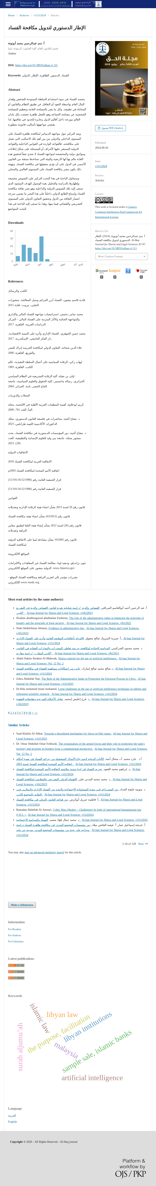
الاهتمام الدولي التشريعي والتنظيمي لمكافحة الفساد (63, 779)
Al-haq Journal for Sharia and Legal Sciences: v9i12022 (98, 623)
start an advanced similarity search (44, 852)
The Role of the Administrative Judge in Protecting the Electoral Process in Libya (88, 678)
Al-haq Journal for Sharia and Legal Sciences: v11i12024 (108, 764)
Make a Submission (22, 904)
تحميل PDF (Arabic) (112, 128)
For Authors (14, 935)
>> (36, 712)
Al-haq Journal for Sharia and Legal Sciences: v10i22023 (60, 613)
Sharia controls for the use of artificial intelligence (87, 658)
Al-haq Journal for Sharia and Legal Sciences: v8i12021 (86, 653)
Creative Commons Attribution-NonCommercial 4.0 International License (118, 212)
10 (29, 712)
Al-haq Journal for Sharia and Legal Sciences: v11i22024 (84, 694)
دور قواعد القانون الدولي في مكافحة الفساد (57, 799)
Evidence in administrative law (67, 628)
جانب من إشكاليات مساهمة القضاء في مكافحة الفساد (65, 668)
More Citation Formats (110, 256)
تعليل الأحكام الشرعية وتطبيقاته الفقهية (53, 699)
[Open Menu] (8, 4)
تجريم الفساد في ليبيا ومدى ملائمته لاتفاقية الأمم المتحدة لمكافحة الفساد (73, 769)
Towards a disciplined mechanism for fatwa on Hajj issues (78, 733)
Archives (24, 15)
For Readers (14, 929)
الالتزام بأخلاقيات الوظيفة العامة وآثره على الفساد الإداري (69, 638)
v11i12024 (40, 15)
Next (141, 843)
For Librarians (16, 941)
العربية (12, 1115)
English (12, 1121)
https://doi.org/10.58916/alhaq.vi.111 (36, 65)
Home (11, 15)
